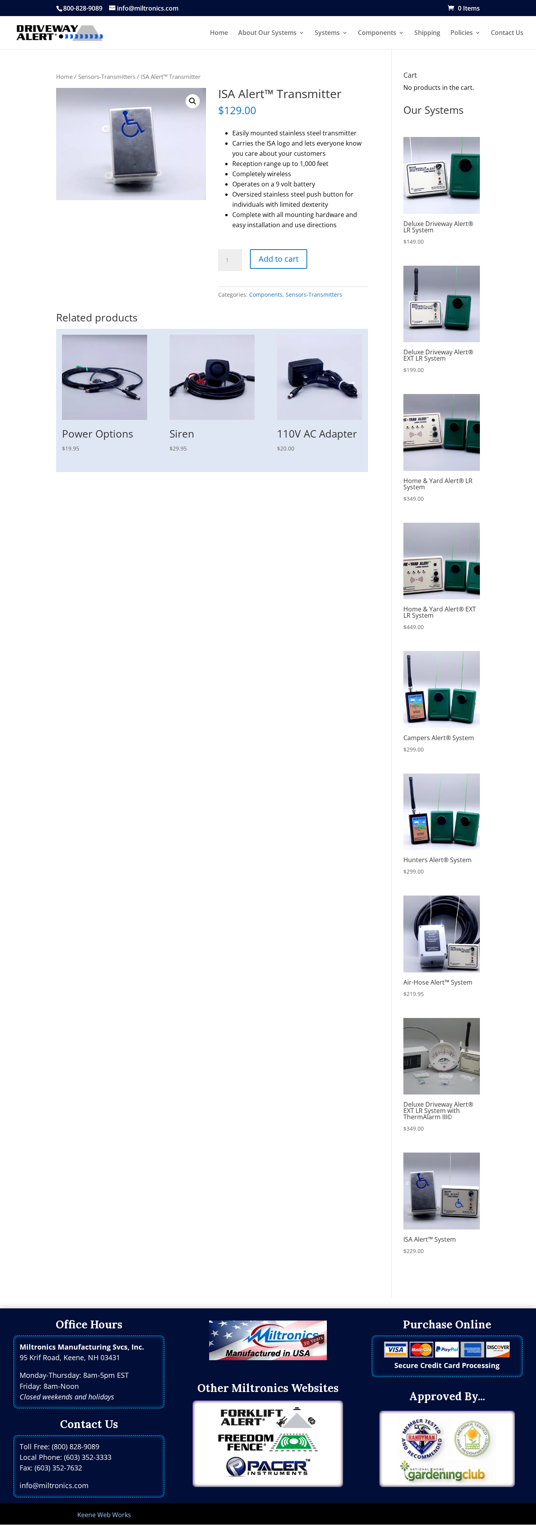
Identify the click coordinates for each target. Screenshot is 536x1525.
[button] (193, 101)
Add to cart (279, 259)
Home (64, 76)
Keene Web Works (104, 1514)
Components (266, 294)
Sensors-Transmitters (106, 76)
